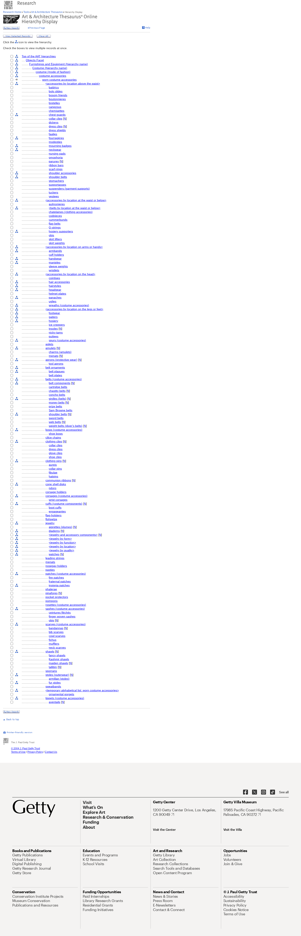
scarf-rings (55, 169)
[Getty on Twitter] (254, 792)
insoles (53, 328)
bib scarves (56, 632)
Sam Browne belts (60, 410)
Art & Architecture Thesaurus (47, 12)
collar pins (55, 468)
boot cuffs (55, 507)
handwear (55, 258)
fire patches (56, 577)
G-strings (55, 227)
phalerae (51, 589)
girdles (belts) (57, 398)
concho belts (57, 394)
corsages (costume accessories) (66, 495)
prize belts (55, 406)
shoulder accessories (62, 173)
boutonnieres (57, 99)
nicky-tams (56, 332)
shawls (49, 651)
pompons (51, 601)
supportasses (57, 184)
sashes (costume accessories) (65, 608)
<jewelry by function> (62, 542)
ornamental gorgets (61, 694)
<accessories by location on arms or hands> (74, 247)
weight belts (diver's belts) (65, 425)
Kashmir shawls (59, 659)
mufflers (54, 643)
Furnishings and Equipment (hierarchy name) (58, 64)
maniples (54, 262)
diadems (54, 530)
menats (53, 355)
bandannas (56, 628)
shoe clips (55, 457)
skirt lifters (55, 239)
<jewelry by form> (60, 538)
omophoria (56, 157)
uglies (52, 301)
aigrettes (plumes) (60, 527)
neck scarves (57, 647)
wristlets (54, 270)
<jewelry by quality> (61, 550)
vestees (54, 196)
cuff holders (56, 254)
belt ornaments (55, 367)
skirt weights (57, 243)
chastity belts (57, 390)
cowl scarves (57, 636)
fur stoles (55, 682)
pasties (50, 569)
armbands (55, 250)
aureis (53, 464)
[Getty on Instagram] (263, 792)
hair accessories (59, 282)
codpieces (55, 215)
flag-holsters (53, 515)
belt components (59, 383)
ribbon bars (56, 165)
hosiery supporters (61, 231)
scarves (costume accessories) (65, 624)
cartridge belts (58, 387)
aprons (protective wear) (61, 359)
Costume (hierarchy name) (49, 68)
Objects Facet (35, 60)
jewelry (49, 523)
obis (51, 235)
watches (54, 554)
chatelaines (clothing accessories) (71, 212)
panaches (55, 297)
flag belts (54, 223)
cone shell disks (55, 484)
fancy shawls (57, 655)
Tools (26, 12)
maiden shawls (58, 663)
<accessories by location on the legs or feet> (74, 309)
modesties (55, 142)
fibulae (53, 472)
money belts (56, 402)
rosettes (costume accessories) (65, 604)
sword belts (56, 418)
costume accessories (52, 75)
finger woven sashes (62, 616)
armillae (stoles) (59, 678)
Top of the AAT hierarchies (39, 56)
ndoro (52, 488)
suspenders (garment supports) (69, 188)
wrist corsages (58, 499)
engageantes (57, 511)
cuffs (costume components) (63, 503)
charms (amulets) (60, 352)
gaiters (53, 317)
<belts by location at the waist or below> (74, 208)
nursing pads (57, 153)
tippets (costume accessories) (64, 698)
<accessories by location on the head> (70, 274)
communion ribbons (58, 480)
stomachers (56, 180)
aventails (54, 702)
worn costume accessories (59, 79)
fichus (52, 639)
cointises (54, 278)
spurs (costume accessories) (67, 340)
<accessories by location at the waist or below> (75, 200)
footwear (54, 313)
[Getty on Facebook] (245, 792)
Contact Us (51, 752)
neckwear (55, 149)
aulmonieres (57, 204)
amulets (50, 348)
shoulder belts (58, 177)
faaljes (53, 134)
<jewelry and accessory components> (73, 534)
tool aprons (56, 363)
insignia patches (59, 585)
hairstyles (55, 285)
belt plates (55, 375)
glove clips (55, 453)
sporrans (51, 671)
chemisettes (56, 110)
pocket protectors (56, 597)
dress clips (55, 126)
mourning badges (60, 145)
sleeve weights (58, 266)
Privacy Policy (35, 752)
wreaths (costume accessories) (69, 305)
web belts (55, 422)
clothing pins (53, 460)
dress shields (57, 130)
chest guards (57, 114)
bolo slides (55, 91)
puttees (53, 336)
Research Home (12, 12)
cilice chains (53, 437)
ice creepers (57, 324)
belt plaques (56, 371)
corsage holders (55, 492)
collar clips (55, 118)
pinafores (51, 593)
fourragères (56, 138)
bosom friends (58, 95)
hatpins (53, 476)
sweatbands (53, 686)
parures (54, 161)
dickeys (53, 122)
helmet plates (57, 293)
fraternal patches (60, 581)
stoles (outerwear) (57, 674)
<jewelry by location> (62, 546)
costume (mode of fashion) (53, 71)
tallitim (53, 667)
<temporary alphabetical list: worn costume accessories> (82, 690)
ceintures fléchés (60, 612)
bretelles (54, 103)
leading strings (54, 558)
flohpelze (51, 519)
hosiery (53, 320)
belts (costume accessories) (63, 379)
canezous (55, 107)
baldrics (54, 87)
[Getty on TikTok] (272, 792)
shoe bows (56, 433)
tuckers (53, 192)
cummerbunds (58, 219)
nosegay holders (56, 565)
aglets (49, 344)
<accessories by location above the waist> (72, 83)
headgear (55, 289)
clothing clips (53, 441)
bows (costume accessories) (63, 429)
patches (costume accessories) (65, 573)
